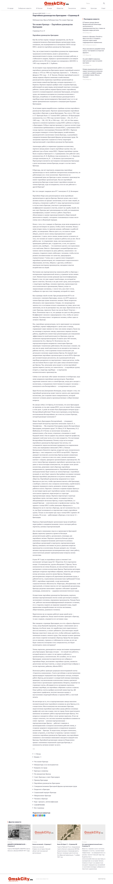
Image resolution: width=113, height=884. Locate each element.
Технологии (72, 8)
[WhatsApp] (42, 815)
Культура (94, 8)
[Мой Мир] (44, 815)
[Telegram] (38, 815)
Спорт (103, 8)
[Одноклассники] (36, 815)
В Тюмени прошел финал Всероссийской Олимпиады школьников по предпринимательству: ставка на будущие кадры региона (94, 26)
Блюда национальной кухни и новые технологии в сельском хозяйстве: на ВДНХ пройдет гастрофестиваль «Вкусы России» (92, 73)
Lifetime (83, 8)
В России (39, 8)
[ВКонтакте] (34, 815)
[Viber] (40, 815)
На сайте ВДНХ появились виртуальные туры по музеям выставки (92, 61)
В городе (10, 8)
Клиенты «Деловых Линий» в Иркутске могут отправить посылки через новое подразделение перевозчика (92, 39)
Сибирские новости (24, 8)
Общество (60, 8)
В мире (49, 8)
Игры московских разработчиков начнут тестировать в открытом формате (94, 50)
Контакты (101, 879)
